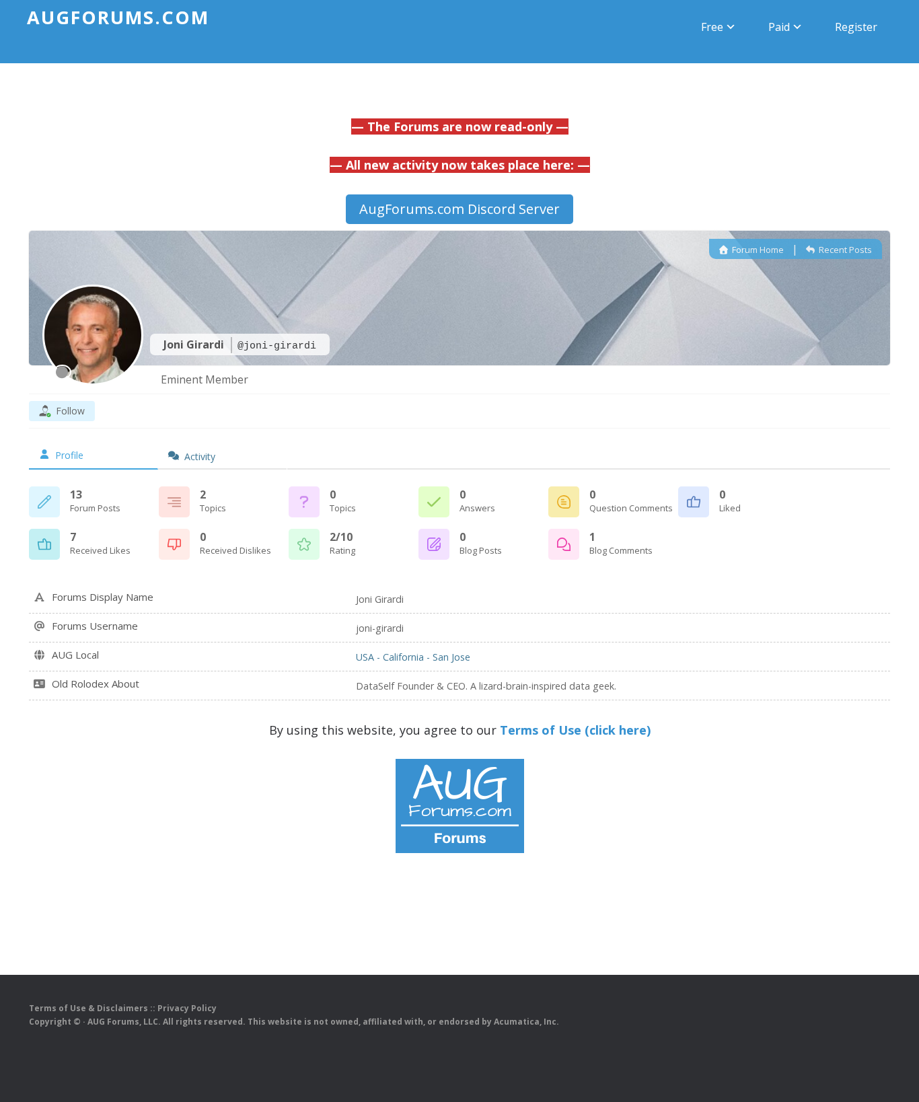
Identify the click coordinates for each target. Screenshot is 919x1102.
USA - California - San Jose (413, 657)
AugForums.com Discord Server (459, 209)
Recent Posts (844, 250)
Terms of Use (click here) (575, 730)
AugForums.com (118, 17)
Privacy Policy (187, 1008)
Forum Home (757, 250)
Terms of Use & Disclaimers (88, 1008)
